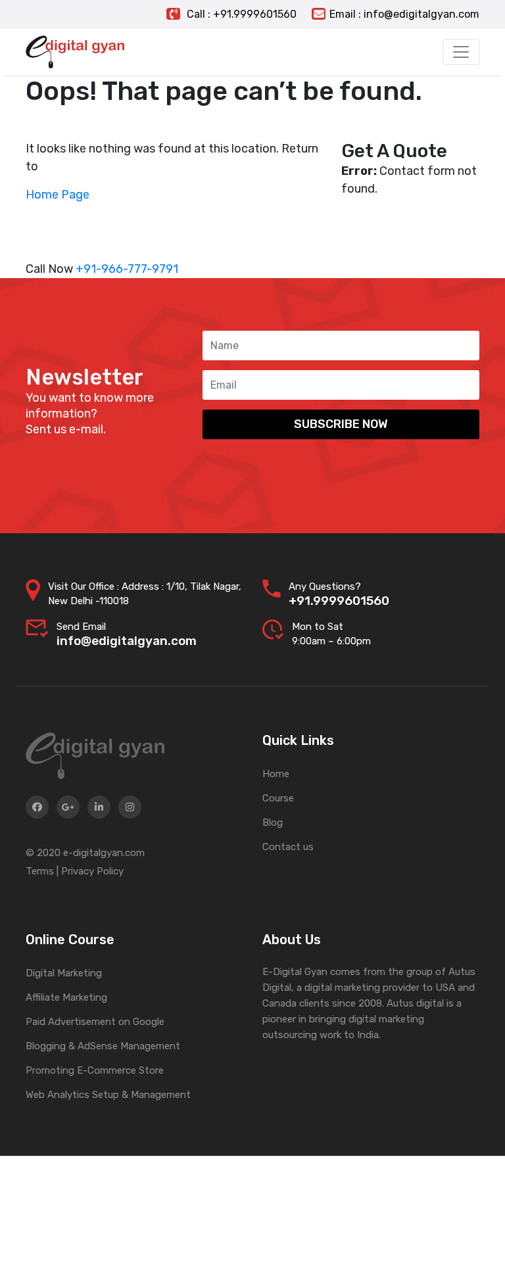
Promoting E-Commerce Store (95, 1070)
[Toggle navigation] (461, 52)
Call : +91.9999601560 (240, 14)
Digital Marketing (64, 973)
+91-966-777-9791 (127, 269)
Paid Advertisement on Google (95, 1022)
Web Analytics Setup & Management (108, 1095)
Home (275, 774)
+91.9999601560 (339, 600)
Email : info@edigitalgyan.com (404, 14)
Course (278, 798)
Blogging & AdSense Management (103, 1046)
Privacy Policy (92, 871)
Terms (40, 871)
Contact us (288, 847)
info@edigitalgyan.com (127, 640)
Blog (272, 822)
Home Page (57, 194)
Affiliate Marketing (66, 997)
